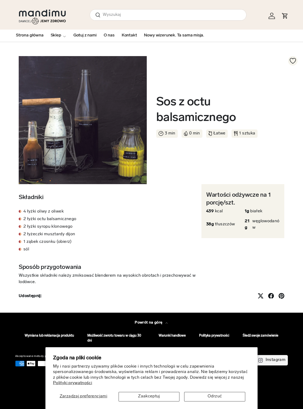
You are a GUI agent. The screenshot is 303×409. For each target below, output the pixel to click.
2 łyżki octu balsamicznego (49, 219)
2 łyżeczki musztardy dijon (49, 234)
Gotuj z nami (85, 35)
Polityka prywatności (214, 336)
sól (26, 249)
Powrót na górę (149, 323)
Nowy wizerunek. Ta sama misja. (174, 35)
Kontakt (129, 35)
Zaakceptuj (149, 396)
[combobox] (168, 14)
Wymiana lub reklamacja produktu (49, 336)
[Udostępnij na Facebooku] (271, 296)
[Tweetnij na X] (260, 296)
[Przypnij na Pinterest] (281, 296)
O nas (109, 35)
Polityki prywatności (72, 383)
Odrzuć (215, 396)
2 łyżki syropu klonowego (48, 227)
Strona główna (30, 35)
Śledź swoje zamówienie (260, 336)
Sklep (56, 35)
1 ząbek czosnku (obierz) (47, 242)
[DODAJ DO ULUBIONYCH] (293, 61)
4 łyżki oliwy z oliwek (43, 211)
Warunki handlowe (172, 336)
